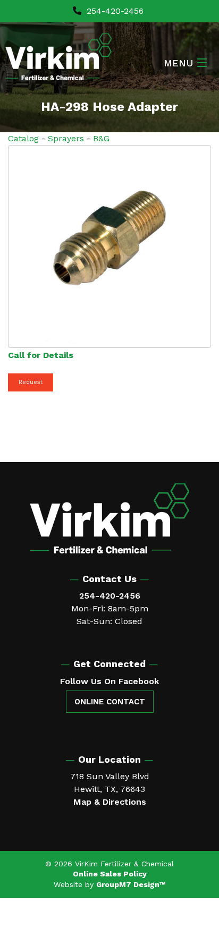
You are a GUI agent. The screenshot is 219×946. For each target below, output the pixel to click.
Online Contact (109, 701)
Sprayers (66, 138)
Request (31, 382)
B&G (101, 138)
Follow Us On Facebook (109, 681)
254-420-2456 (114, 11)
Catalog (23, 138)
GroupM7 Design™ (130, 884)
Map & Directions (109, 802)
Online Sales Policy (110, 874)
